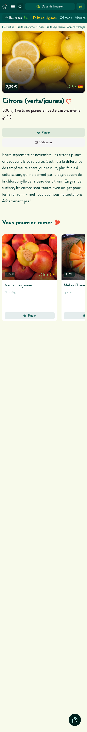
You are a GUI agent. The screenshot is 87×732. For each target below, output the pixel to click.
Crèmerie (66, 17)
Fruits (40, 27)
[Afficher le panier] (80, 6)
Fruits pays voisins (55, 27)
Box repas (18, 17)
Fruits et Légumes (45, 17)
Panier (46, 132)
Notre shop (8, 27)
